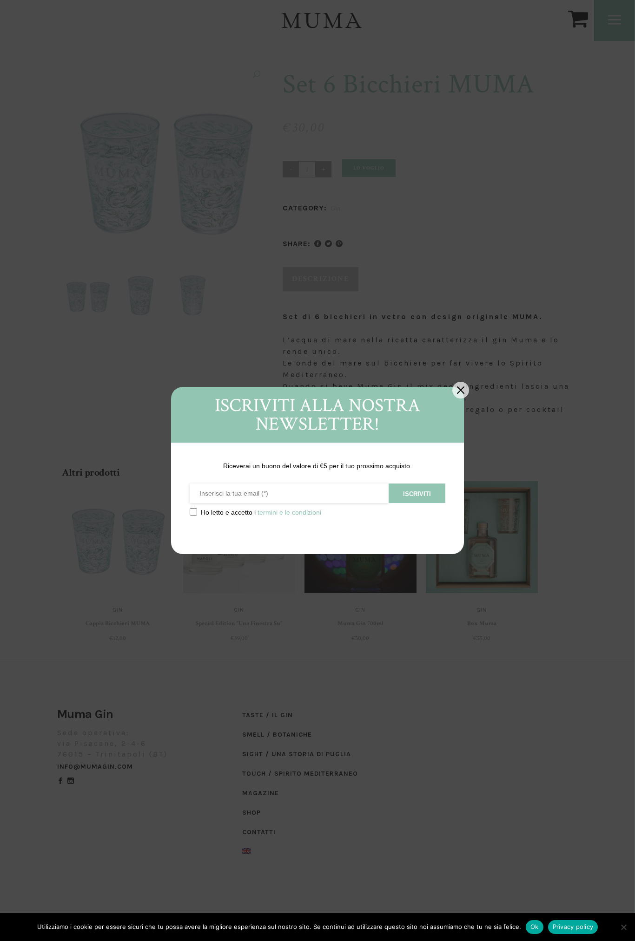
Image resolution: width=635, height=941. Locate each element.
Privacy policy (573, 926)
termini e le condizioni (289, 512)
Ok (534, 926)
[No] (623, 927)
